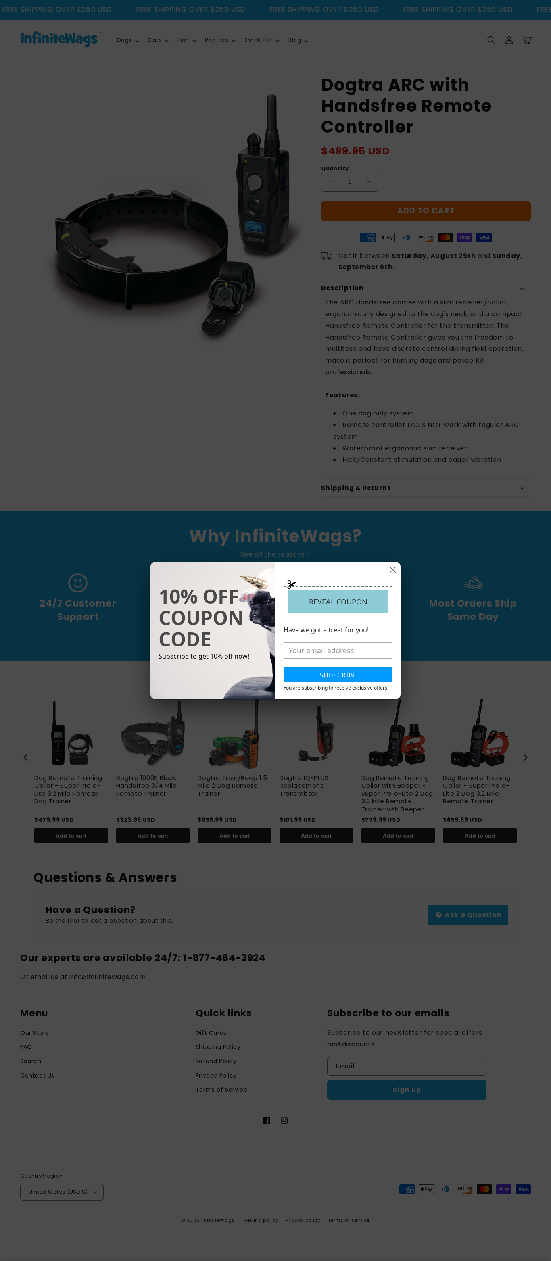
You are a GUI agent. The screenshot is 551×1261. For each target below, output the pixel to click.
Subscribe (338, 675)
